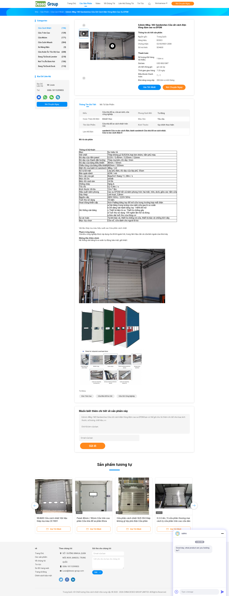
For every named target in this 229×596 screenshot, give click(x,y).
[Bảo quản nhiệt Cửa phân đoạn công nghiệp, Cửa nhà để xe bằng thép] (93, 496)
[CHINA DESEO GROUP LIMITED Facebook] (67, 579)
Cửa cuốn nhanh (52, 42)
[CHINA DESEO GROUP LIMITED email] (39, 97)
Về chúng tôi (40, 561)
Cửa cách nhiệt (52, 28)
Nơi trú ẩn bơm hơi (52, 61)
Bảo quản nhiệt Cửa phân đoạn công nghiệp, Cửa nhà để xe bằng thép (93, 521)
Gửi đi (92, 445)
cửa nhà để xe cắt (105, 396)
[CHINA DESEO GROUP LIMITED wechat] (51, 97)
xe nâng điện (52, 47)
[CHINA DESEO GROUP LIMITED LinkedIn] (73, 579)
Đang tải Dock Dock (52, 66)
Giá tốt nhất (149, 87)
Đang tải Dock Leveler (52, 57)
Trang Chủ (39, 553)
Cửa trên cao (52, 33)
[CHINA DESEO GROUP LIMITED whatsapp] (45, 97)
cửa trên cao (86, 396)
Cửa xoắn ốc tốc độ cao (52, 52)
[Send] (222, 592)
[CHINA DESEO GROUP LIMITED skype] (58, 97)
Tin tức (38, 564)
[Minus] (222, 533)
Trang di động (41, 572)
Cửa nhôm (52, 38)
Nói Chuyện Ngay (183, 4)
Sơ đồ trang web (42, 568)
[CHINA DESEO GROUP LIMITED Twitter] (61, 579)
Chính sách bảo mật (43, 576)
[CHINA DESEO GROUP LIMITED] (46, 4)
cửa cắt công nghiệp (127, 396)
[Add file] (176, 592)
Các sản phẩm (41, 557)
